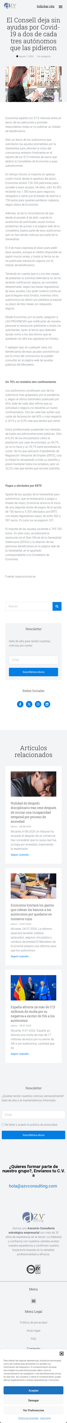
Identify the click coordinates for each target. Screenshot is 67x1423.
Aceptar (33, 1390)
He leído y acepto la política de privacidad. (31, 1124)
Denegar (33, 1400)
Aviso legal (45, 1418)
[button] (61, 1353)
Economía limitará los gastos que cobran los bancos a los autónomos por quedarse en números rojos (32, 912)
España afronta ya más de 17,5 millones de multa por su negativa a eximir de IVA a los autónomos (33, 1014)
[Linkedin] (47, 704)
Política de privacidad (28, 1418)
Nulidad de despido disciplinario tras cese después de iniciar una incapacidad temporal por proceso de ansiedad (33, 812)
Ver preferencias (33, 1410)
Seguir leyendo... (20, 854)
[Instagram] (38, 704)
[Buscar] (57, 606)
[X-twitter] (29, 704)
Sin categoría (44, 56)
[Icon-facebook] (20, 704)
